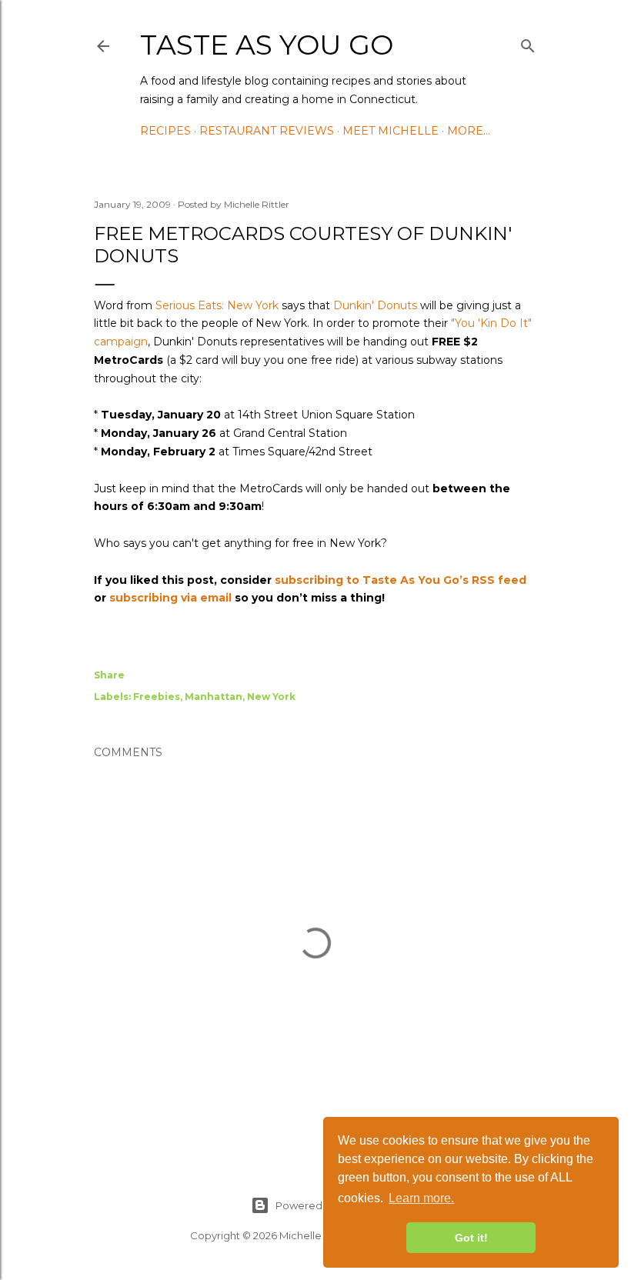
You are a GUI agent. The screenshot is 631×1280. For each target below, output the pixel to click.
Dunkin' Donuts (375, 305)
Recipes (165, 131)
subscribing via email (170, 598)
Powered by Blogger (328, 1205)
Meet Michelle (390, 131)
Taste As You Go (266, 45)
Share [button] (109, 675)
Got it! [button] (471, 1238)
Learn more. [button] (421, 1198)
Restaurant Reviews (266, 131)
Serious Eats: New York (217, 305)
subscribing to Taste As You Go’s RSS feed (400, 580)
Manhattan (213, 696)
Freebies (156, 696)
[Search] (528, 43)
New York (271, 696)
